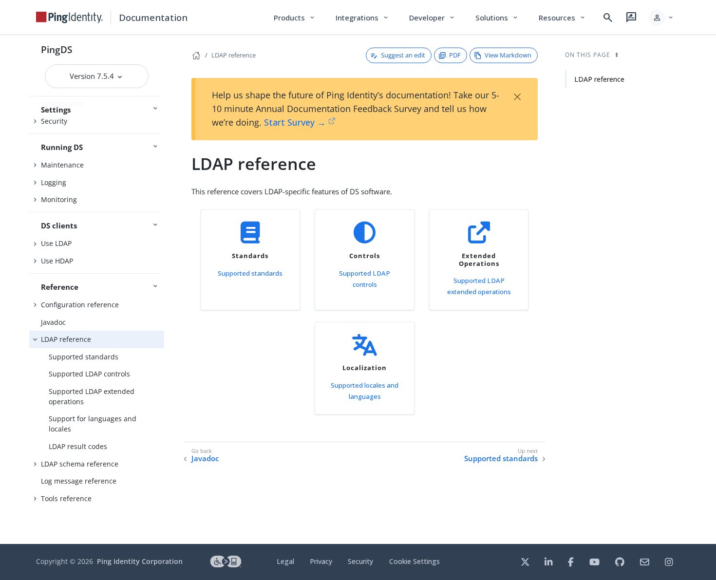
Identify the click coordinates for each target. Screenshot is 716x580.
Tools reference (66, 498)
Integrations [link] (363, 17)
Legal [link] (285, 561)
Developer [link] (432, 17)
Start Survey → (295, 122)
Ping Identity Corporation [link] (140, 561)
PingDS (56, 49)
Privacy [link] (321, 561)
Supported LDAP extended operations (91, 396)
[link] (69, 17)
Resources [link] (562, 17)
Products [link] (295, 17)
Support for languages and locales (92, 423)
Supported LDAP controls (89, 373)
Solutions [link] (497, 17)
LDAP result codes (78, 446)
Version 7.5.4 (93, 76)
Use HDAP (57, 260)
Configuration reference (80, 304)
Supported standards (83, 356)
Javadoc (53, 322)
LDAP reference (66, 339)
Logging (53, 182)
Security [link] (360, 561)
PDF (455, 55)
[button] (661, 17)
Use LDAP (56, 243)
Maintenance (62, 164)
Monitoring (59, 199)
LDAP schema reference (79, 463)
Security (54, 121)
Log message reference (78, 481)
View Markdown (508, 55)
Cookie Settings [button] (414, 561)
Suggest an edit (403, 55)
